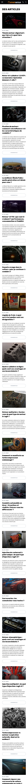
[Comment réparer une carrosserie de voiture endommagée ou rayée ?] (14, 767)
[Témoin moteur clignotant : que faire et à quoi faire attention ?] (14, 21)
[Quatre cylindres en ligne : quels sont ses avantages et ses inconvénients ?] (14, 352)
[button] (2, 2)
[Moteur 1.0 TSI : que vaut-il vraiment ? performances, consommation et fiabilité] (14, 206)
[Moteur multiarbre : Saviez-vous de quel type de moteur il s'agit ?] (14, 399)
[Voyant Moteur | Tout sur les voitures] (14, 2)
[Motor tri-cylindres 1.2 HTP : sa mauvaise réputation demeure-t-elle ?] (14, 63)
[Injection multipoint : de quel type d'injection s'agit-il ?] (14, 673)
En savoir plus (14, 50)
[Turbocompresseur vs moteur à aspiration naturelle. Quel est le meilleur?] (14, 718)
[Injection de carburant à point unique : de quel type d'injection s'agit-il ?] (14, 539)
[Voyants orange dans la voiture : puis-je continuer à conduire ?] (14, 254)
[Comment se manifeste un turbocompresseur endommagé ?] (14, 444)
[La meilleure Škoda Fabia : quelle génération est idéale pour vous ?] (14, 166)
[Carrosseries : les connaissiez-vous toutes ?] (14, 586)
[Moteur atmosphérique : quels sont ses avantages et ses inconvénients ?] (14, 625)
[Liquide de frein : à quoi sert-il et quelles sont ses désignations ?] (14, 302)
